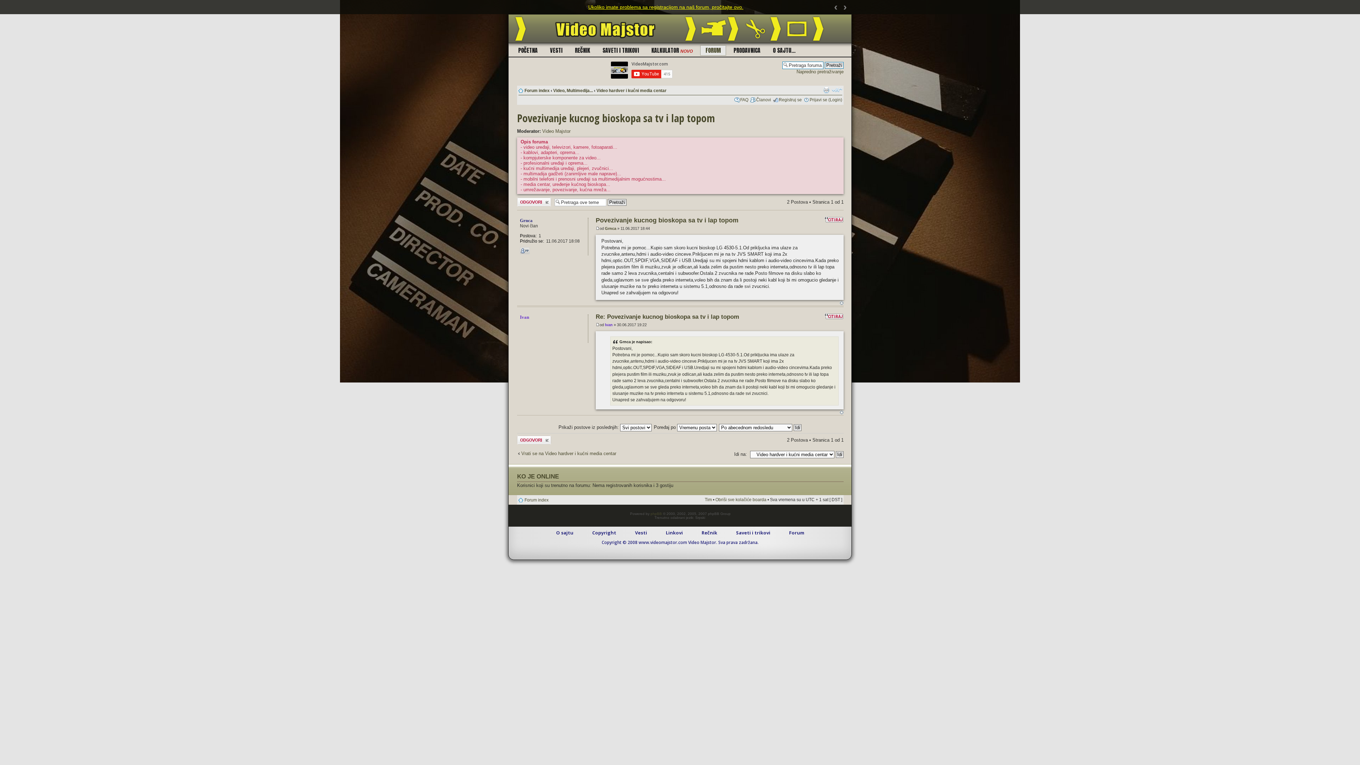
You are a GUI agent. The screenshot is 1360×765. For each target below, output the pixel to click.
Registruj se (790, 99)
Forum (713, 50)
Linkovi (674, 532)
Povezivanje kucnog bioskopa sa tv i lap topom (616, 118)
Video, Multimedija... (573, 90)
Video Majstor (556, 131)
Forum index (537, 90)
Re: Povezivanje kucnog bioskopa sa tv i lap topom (667, 316)
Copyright (604, 532)
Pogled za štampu (826, 90)
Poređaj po (665, 427)
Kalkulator (672, 50)
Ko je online (538, 476)
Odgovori (526, 200)
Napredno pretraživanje (820, 71)
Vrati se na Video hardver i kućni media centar (568, 453)
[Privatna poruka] (525, 250)
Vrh (842, 303)
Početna (528, 50)
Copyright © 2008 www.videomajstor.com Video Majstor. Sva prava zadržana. (680, 542)
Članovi (763, 99)
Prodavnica (746, 50)
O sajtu (564, 532)
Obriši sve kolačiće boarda (740, 499)
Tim (708, 499)
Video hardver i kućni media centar (631, 90)
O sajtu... (784, 50)
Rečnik (582, 50)
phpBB (656, 514)
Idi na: (740, 454)
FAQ (744, 99)
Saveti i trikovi (620, 50)
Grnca (610, 228)
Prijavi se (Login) (826, 99)
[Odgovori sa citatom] (834, 219)
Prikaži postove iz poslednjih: (589, 427)
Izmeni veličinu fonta (837, 90)
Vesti (556, 50)
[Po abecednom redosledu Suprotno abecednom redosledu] (760, 427)
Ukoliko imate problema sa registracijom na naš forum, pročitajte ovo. (665, 7)
